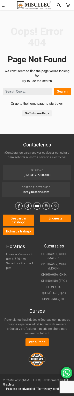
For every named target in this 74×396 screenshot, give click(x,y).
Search (62, 91)
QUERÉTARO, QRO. (54, 293)
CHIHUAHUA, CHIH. (54, 274)
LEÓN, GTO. (54, 287)
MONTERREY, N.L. (54, 299)
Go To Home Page (37, 113)
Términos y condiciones (52, 388)
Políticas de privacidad (20, 388)
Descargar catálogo (18, 220)
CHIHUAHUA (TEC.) (54, 281)
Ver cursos (37, 342)
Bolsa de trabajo (18, 231)
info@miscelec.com (36, 192)
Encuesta (55, 218)
